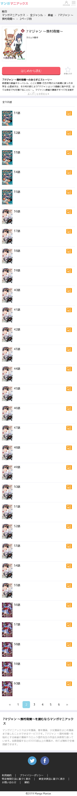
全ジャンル (36, 15)
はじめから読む (31, 70)
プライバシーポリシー (31, 775)
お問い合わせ (9, 782)
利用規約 (6, 775)
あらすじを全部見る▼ (38, 94)
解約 (26, 782)
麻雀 (50, 15)
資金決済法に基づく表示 (52, 779)
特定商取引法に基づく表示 (16, 779)
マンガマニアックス (13, 15)
